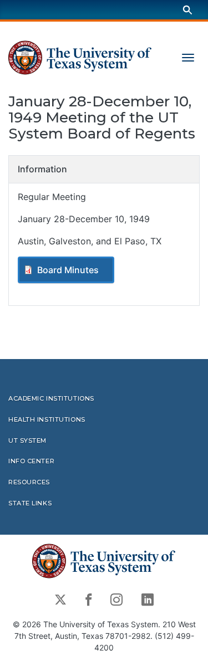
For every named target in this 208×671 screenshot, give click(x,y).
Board (68, 269)
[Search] (187, 9)
